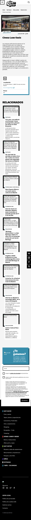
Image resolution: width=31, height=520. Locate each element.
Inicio (3, 10)
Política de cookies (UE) (9, 502)
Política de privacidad (8, 498)
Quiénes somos (6, 505)
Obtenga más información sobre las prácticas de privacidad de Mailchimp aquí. (17, 392)
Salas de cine (24, 10)
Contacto (5, 508)
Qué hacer (9, 10)
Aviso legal (6, 495)
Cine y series (16, 10)
